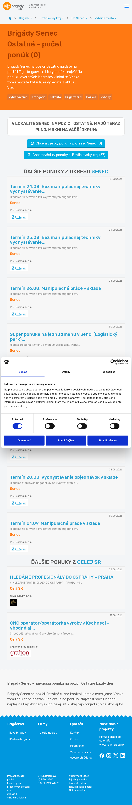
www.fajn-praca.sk (111, 744)
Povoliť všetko (108, 440)
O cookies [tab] (109, 371)
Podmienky (77, 745)
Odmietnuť (24, 440)
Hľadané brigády (19, 739)
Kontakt (75, 732)
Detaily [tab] (66, 371)
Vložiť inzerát (48, 732)
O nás (74, 739)
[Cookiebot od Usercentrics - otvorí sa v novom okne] (113, 361)
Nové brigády (17, 732)
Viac (10, 87)
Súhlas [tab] (23, 371)
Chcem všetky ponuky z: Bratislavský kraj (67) (68, 155)
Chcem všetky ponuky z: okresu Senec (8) (69, 143)
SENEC (99, 171)
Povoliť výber (66, 440)
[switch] (50, 426)
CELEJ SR (89, 562)
